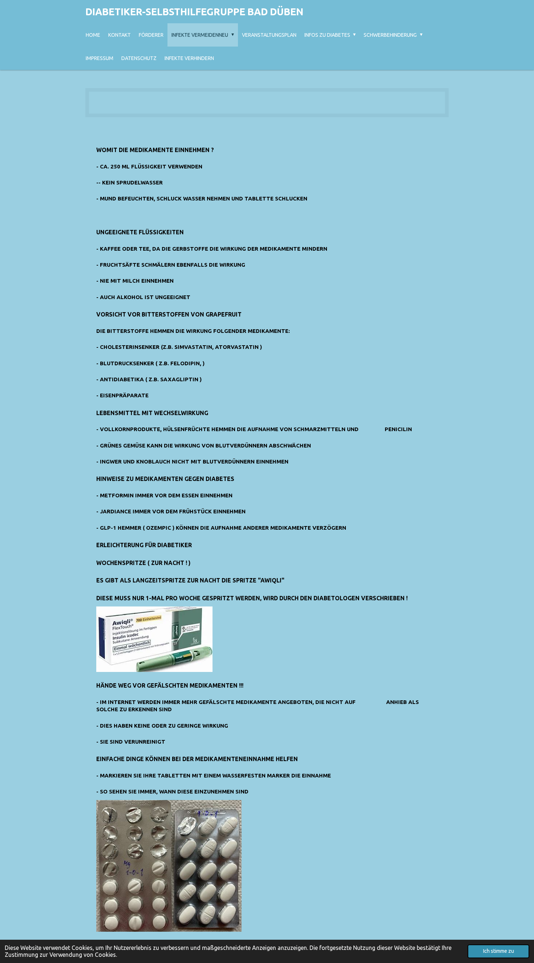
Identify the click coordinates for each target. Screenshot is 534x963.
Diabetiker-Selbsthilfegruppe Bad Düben (194, 11)
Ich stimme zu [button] (498, 951)
